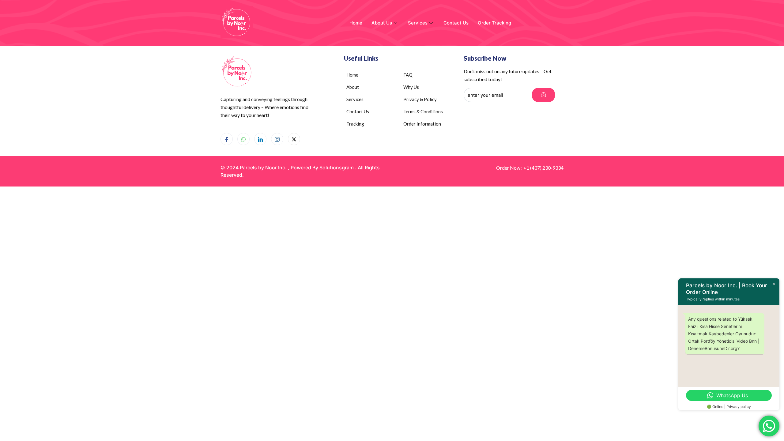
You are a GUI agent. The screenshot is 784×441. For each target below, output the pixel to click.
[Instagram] (277, 139)
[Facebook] (227, 139)
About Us (381, 23)
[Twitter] (294, 139)
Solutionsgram (336, 167)
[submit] (543, 95)
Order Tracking (494, 23)
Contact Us (456, 23)
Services (418, 23)
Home (355, 23)
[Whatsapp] (243, 139)
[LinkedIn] (260, 139)
